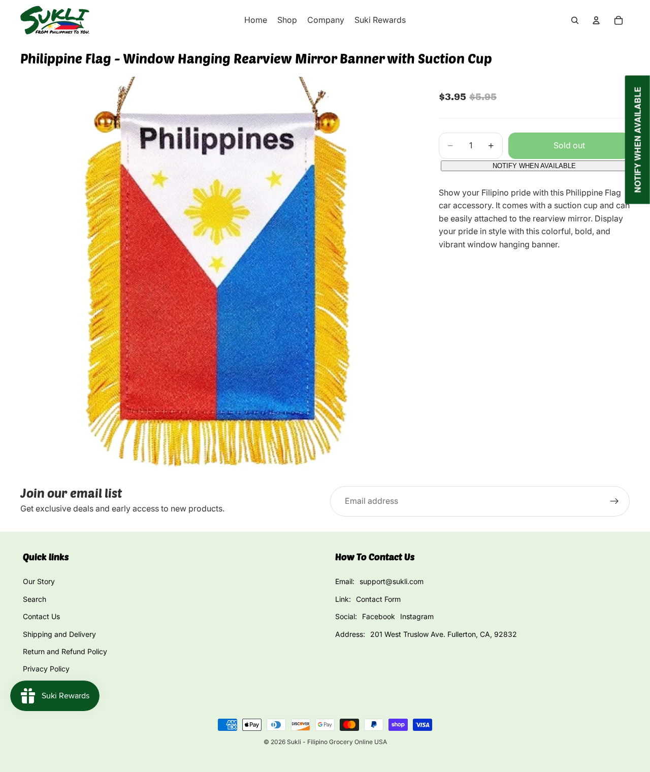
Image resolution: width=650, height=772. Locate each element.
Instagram (417, 616)
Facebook (378, 616)
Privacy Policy (46, 668)
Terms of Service (51, 686)
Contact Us (41, 616)
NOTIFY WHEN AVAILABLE (534, 166)
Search (34, 599)
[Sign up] (614, 501)
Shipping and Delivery (59, 634)
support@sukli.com (392, 581)
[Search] (575, 20)
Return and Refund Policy (65, 651)
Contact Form (378, 599)
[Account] (596, 20)
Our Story (39, 581)
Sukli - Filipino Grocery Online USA (337, 742)
